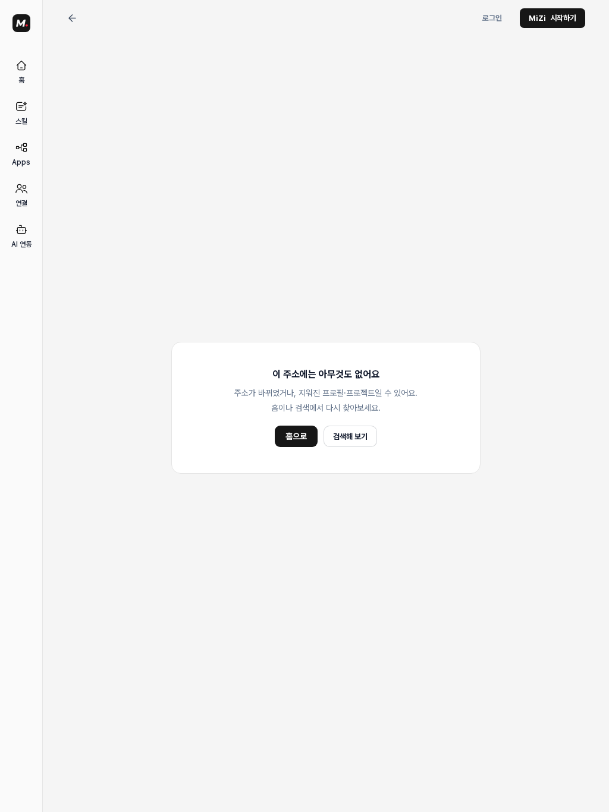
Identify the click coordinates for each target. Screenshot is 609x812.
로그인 (492, 18)
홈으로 (296, 436)
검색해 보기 (350, 436)
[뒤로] (72, 18)
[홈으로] (21, 23)
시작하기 (552, 18)
